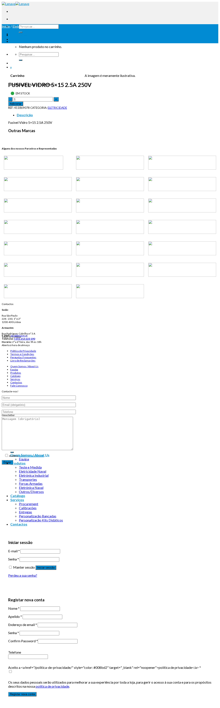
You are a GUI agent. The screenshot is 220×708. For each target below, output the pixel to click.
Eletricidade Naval (32, 471)
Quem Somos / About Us (24, 366)
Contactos (16, 382)
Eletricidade (21, 26)
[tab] (114, 115)
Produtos (15, 372)
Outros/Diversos (31, 492)
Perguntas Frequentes (23, 357)
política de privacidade (31, 455)
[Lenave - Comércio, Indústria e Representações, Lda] (15, 4)
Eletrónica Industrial (34, 475)
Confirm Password (23, 641)
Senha (13, 559)
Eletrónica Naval (31, 487)
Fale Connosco (19, 385)
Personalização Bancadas (37, 516)
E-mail (14, 551)
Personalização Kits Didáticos (41, 520)
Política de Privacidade (23, 351)
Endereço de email (22, 625)
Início (6, 26)
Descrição (25, 115)
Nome (14, 608)
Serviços (15, 379)
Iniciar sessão (46, 567)
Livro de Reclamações (22, 360)
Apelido (15, 616)
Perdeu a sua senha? (22, 575)
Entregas (25, 512)
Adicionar (15, 103)
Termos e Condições (22, 354)
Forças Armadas (31, 483)
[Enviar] (20, 32)
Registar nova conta (22, 694)
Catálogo (15, 376)
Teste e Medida (30, 467)
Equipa (14, 369)
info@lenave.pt (19, 335)
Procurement (28, 504)
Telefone (14, 652)
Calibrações (28, 508)
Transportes (28, 479)
